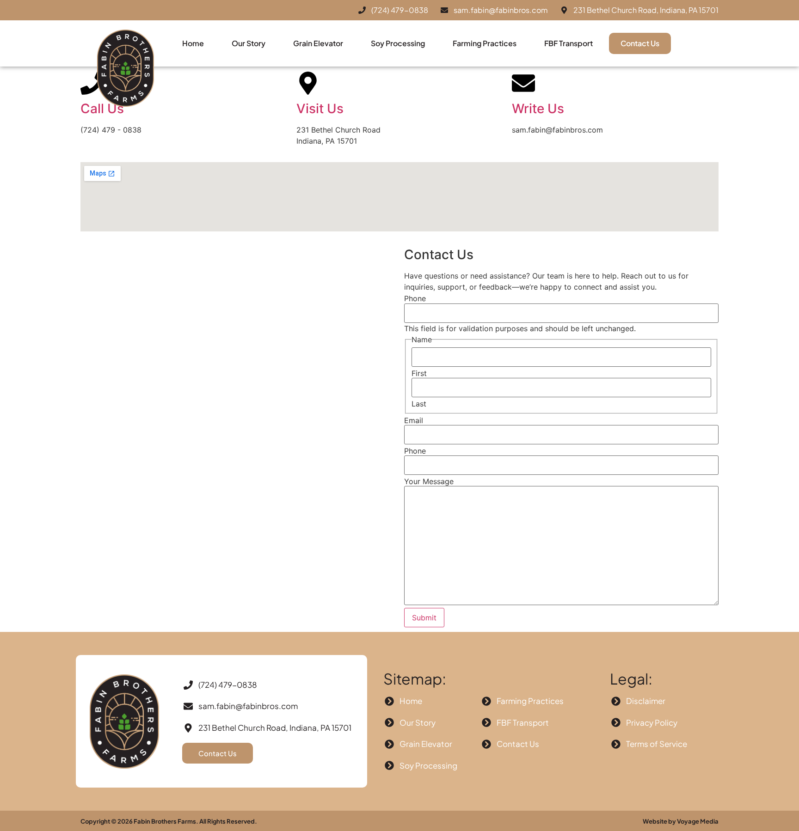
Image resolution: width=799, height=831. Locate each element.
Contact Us (640, 43)
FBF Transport (568, 43)
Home (193, 43)
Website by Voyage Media (681, 821)
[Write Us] (523, 83)
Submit (424, 617)
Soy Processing (398, 43)
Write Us (538, 108)
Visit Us (320, 108)
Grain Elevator (318, 43)
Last (419, 403)
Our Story (248, 43)
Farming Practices (484, 43)
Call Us (102, 108)
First (419, 373)
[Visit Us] (308, 83)
